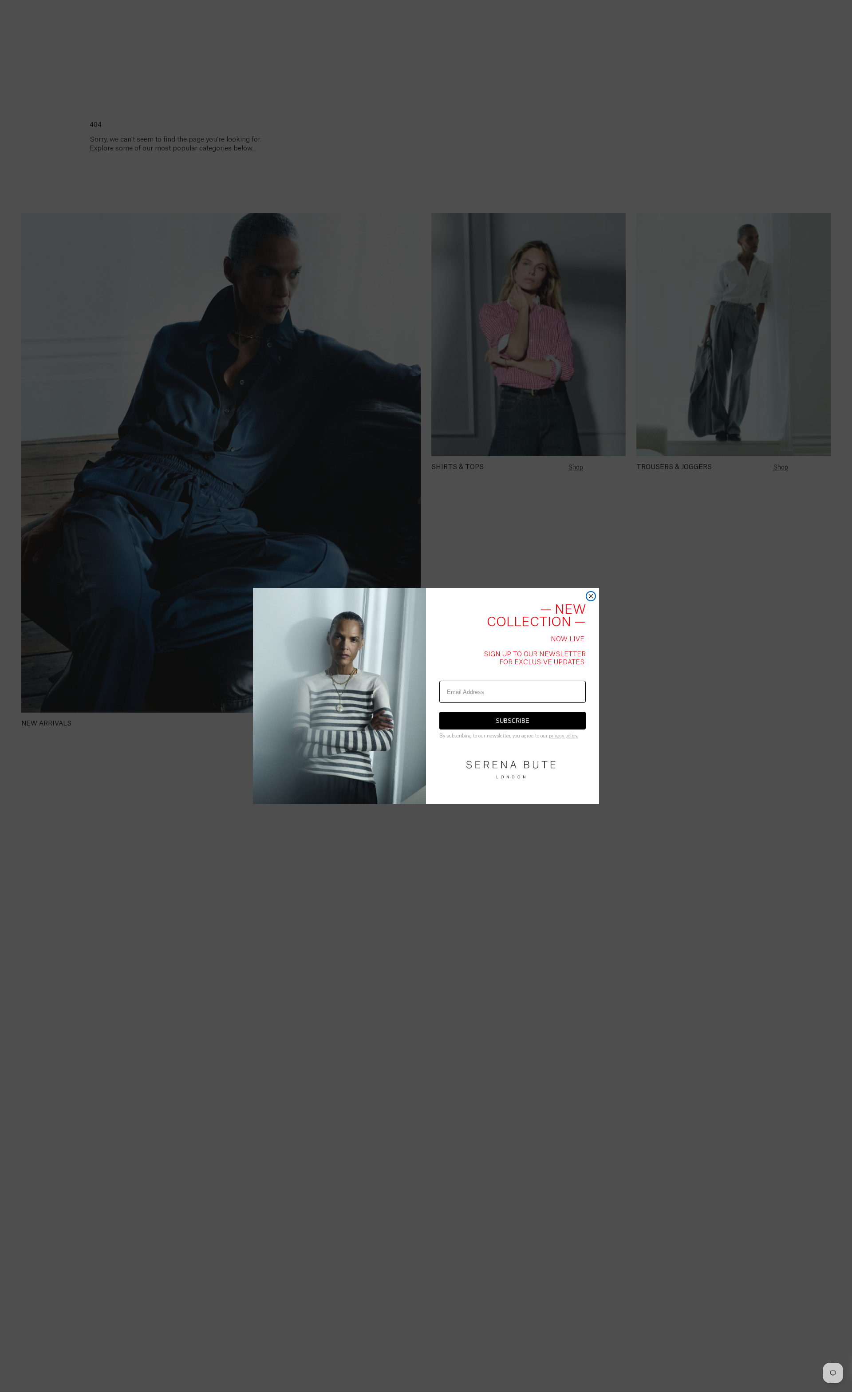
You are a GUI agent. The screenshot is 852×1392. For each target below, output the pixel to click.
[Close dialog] (591, 596)
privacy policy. (563, 735)
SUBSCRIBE (512, 721)
